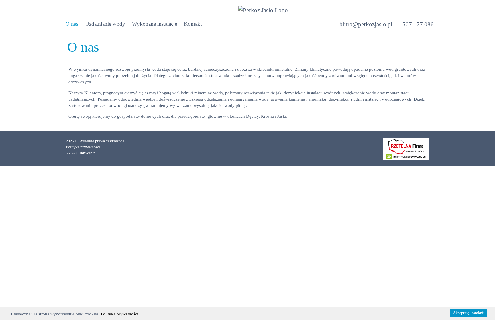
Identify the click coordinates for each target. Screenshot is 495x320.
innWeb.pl (88, 153)
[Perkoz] (263, 10)
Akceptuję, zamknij (468, 313)
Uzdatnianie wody (105, 24)
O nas (72, 24)
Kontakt (193, 24)
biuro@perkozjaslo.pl (366, 24)
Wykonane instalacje (154, 24)
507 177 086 (418, 24)
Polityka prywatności (83, 147)
